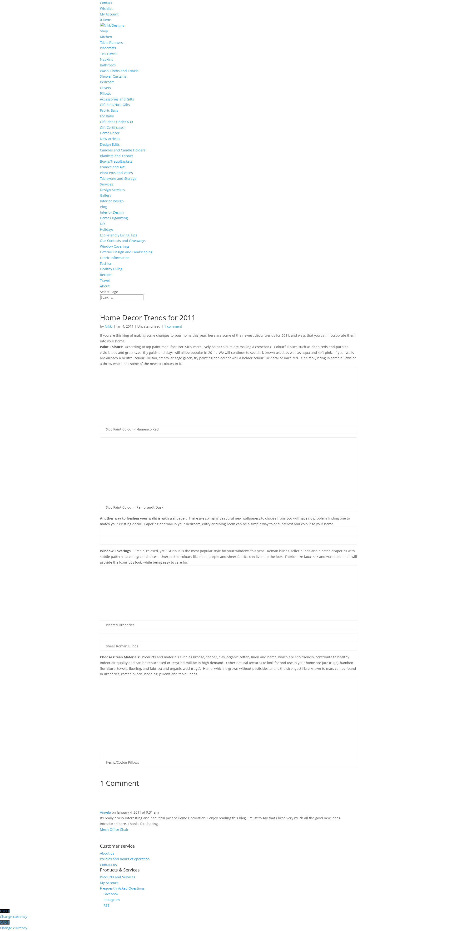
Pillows (105, 93)
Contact (106, 2)
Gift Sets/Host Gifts (115, 104)
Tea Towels (108, 53)
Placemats (108, 48)
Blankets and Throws (116, 156)
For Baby (107, 116)
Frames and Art (112, 167)
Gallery (105, 195)
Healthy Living (111, 269)
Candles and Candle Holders (122, 150)
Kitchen (106, 37)
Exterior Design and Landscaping (126, 252)
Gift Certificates (112, 127)
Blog (103, 207)
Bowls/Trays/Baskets (116, 161)
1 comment (173, 326)
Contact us (108, 864)
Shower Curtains (113, 76)
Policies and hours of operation (125, 859)
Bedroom (107, 82)
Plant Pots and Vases (116, 172)
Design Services (112, 189)
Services (106, 184)
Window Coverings (114, 246)
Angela (105, 812)
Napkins (106, 59)
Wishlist (106, 8)
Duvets (105, 87)
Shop (104, 31)
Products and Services (117, 877)
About (104, 286)
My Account (109, 14)
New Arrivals (110, 138)
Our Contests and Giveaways (123, 240)
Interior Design (112, 201)
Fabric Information (114, 257)
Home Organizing (114, 218)
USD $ (13, 914)
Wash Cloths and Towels (119, 71)
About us (107, 853)
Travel (105, 280)
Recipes (106, 274)
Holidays (107, 229)
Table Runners (111, 42)
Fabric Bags (109, 110)
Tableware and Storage (118, 178)
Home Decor (109, 133)
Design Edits (110, 144)
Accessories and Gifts (117, 99)
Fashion (106, 263)
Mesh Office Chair (114, 829)
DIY (102, 223)
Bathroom (108, 65)
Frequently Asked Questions (122, 888)
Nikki (109, 326)
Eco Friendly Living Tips (118, 235)
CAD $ (13, 925)
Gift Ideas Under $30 (116, 122)
